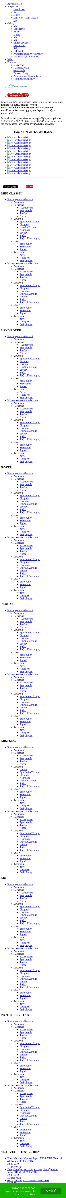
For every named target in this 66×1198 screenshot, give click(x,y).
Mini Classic (20, 26)
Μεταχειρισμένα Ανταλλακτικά (22, 263)
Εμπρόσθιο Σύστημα (30, 221)
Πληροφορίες (14, 1166)
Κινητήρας (25, 230)
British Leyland (21, 42)
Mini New (18, 37)
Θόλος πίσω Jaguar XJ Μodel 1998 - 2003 (28, 1180)
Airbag (23, 216)
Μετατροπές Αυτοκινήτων (26, 56)
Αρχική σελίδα (14, 3)
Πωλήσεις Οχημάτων (24, 78)
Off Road (18, 51)
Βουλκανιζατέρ (21, 73)
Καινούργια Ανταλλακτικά (20, 199)
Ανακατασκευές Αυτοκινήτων (28, 53)
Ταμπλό (23, 249)
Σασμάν (23, 232)
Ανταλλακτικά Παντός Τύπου (28, 76)
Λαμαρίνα (24, 257)
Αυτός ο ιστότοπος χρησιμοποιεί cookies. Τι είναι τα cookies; (20, 1191)
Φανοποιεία (19, 70)
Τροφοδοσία (26, 210)
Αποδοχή (51, 1190)
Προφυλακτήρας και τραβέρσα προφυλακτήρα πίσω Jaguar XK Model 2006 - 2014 (32, 1170)
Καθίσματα (25, 246)
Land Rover (19, 9)
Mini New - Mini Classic (26, 17)
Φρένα (23, 235)
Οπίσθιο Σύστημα (28, 227)
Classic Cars (19, 45)
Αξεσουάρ (19, 202)
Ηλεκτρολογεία (21, 67)
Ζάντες (23, 255)
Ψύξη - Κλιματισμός (30, 238)
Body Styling (26, 260)
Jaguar (17, 15)
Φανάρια (24, 213)
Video (10, 59)
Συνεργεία (18, 65)
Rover (16, 12)
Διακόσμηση (26, 243)
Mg (15, 20)
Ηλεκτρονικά (26, 207)
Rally (16, 48)
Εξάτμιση (24, 224)
